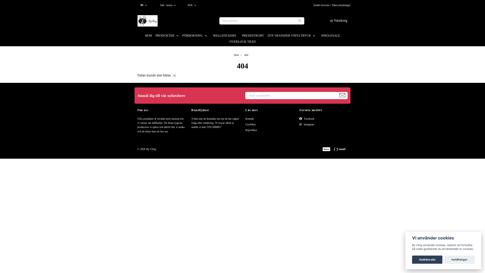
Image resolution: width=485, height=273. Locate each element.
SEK (190, 5)
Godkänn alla (427, 259)
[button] (178, 35)
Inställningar (459, 259)
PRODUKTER (165, 35)
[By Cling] (190, 21)
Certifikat (250, 124)
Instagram (308, 124)
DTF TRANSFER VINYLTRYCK (289, 35)
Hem (236, 55)
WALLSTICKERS (224, 35)
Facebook (308, 118)
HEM (148, 35)
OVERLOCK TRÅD (242, 41)
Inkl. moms (166, 5)
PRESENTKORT (253, 35)
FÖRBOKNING (192, 35)
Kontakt (249, 118)
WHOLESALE (330, 35)
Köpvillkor (251, 130)
